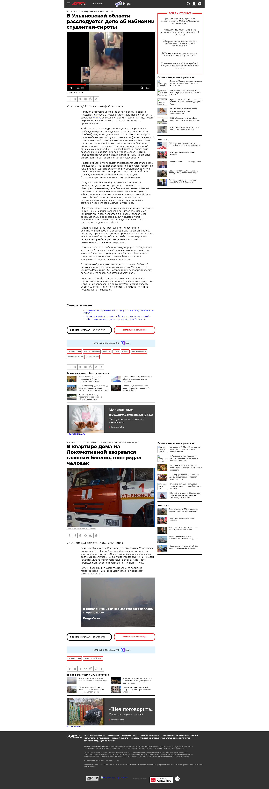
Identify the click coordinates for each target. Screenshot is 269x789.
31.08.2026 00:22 (73, 442)
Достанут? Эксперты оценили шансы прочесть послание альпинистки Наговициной (186, 83)
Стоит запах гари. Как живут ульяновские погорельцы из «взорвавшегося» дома (91, 689)
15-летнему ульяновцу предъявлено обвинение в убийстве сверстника (90, 397)
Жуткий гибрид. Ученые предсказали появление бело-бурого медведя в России (186, 101)
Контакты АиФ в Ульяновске (96, 738)
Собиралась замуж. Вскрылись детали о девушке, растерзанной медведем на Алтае (184, 458)
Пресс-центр (113, 735)
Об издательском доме (94, 735)
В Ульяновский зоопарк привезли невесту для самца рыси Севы (180, 54)
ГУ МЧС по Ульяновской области (81, 529)
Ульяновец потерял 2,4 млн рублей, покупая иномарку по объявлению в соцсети (180, 65)
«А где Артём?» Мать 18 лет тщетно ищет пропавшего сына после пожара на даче (185, 449)
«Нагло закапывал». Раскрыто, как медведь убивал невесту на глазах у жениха (185, 92)
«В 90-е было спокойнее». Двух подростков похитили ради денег (184, 119)
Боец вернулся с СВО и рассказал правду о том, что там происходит (184, 172)
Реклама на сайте (120, 738)
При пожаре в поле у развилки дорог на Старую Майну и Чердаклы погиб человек (180, 21)
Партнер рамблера (140, 778)
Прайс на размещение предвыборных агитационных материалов (160, 738)
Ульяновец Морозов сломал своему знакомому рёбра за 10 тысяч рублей (136, 388)
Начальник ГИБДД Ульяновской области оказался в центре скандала (137, 379)
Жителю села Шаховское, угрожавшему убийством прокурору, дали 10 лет (90, 379)
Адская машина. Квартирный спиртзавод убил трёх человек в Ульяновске (137, 689)
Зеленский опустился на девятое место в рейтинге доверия (183, 529)
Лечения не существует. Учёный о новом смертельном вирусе (184, 128)
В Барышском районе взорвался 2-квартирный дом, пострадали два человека (137, 680)
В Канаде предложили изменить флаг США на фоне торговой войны (184, 144)
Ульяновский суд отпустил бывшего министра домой (118, 316)
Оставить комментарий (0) (134, 330)
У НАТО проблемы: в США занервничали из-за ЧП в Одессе (183, 538)
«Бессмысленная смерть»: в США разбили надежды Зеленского (183, 547)
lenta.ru (97, 117)
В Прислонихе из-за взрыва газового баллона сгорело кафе (118, 610)
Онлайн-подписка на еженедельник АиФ (180, 735)
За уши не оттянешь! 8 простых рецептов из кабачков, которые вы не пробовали (186, 467)
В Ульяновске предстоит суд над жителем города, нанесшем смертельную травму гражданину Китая (87, 389)
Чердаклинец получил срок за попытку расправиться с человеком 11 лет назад (180, 32)
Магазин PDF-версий (150, 735)
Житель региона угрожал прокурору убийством (115, 319)
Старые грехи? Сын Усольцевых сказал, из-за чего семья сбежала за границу (185, 486)
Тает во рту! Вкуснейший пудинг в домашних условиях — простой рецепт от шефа (184, 477)
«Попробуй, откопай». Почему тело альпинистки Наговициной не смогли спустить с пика (185, 495)
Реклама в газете (129, 735)
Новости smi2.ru (76, 433)
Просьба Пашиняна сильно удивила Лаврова (185, 163)
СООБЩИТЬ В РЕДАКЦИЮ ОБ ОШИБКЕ (99, 741)
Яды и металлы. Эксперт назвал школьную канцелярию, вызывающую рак (183, 111)
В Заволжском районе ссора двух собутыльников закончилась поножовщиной (180, 43)
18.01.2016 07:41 (73, 11)
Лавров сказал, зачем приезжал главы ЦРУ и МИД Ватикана (182, 181)
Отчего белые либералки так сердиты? (181, 153)
